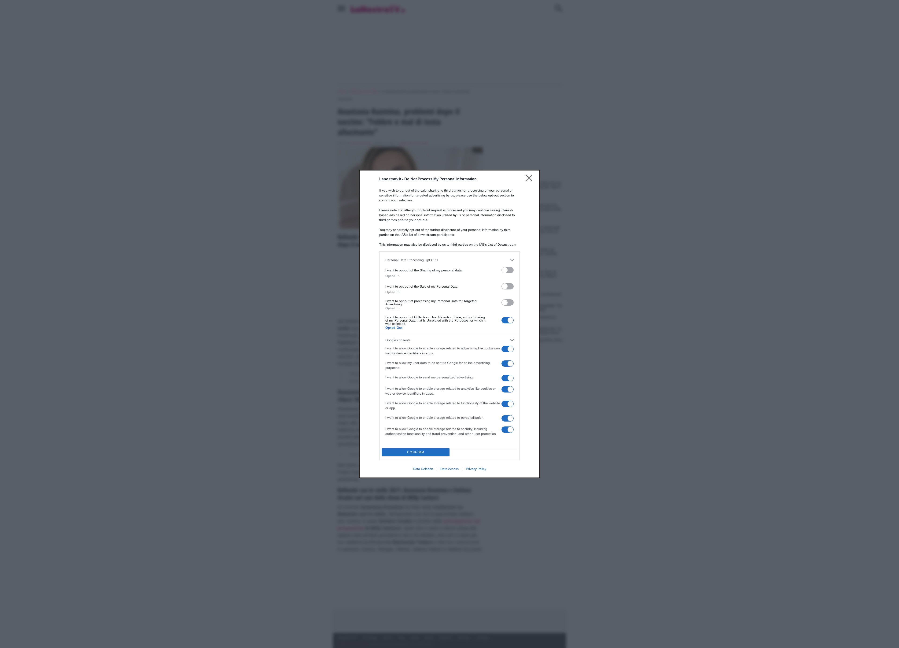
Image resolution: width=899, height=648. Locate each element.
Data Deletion (423, 469)
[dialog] (449, 324)
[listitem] (449, 259)
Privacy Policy (476, 469)
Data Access (449, 469)
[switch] (507, 270)
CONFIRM (415, 452)
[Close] (530, 179)
